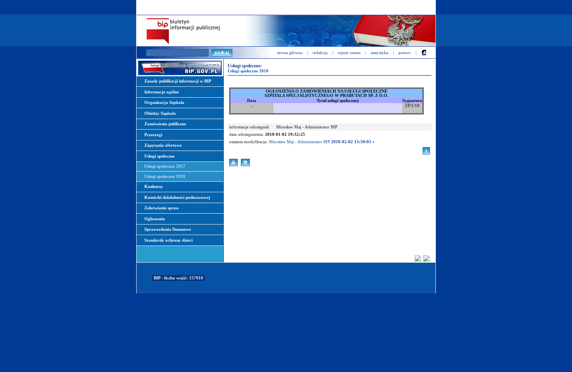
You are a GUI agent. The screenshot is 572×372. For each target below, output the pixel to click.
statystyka (379, 53)
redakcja (320, 53)
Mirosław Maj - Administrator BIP (299, 142)
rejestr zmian (349, 53)
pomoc (404, 53)
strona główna (289, 53)
